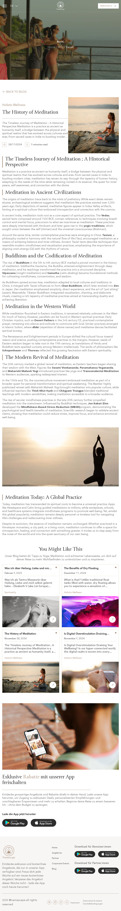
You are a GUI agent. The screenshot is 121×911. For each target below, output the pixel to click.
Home (51, 47)
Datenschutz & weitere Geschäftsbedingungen (93, 902)
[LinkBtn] (85, 854)
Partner (55, 858)
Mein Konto (106, 6)
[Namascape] (60, 5)
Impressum (75, 903)
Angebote (57, 852)
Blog (60, 47)
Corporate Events (60, 863)
